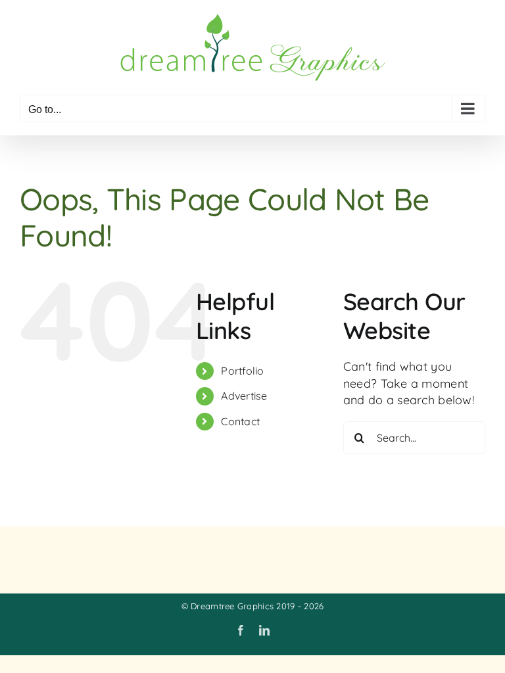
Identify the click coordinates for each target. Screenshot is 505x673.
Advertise (244, 395)
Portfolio (242, 370)
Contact (240, 421)
